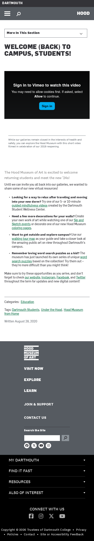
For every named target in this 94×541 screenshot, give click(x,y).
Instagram (48, 277)
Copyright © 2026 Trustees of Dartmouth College (36, 530)
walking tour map (23, 239)
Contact (29, 534)
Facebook (63, 277)
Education (27, 302)
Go (65, 438)
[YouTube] (62, 516)
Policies (12, 534)
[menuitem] (47, 460)
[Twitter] (51, 516)
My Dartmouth (24, 460)
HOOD (83, 13)
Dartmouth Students (25, 310)
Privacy (81, 530)
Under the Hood (51, 310)
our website (32, 277)
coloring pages (21, 228)
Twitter (80, 277)
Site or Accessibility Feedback (62, 534)
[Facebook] (31, 516)
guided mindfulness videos (29, 205)
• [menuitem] (73, 530)
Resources (19, 481)
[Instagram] (41, 516)
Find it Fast (20, 470)
